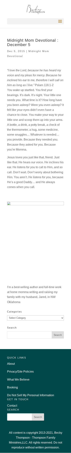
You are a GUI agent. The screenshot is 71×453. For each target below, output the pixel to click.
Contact (12, 405)
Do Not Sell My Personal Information (30, 395)
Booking (12, 387)
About (11, 363)
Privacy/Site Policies (20, 371)
